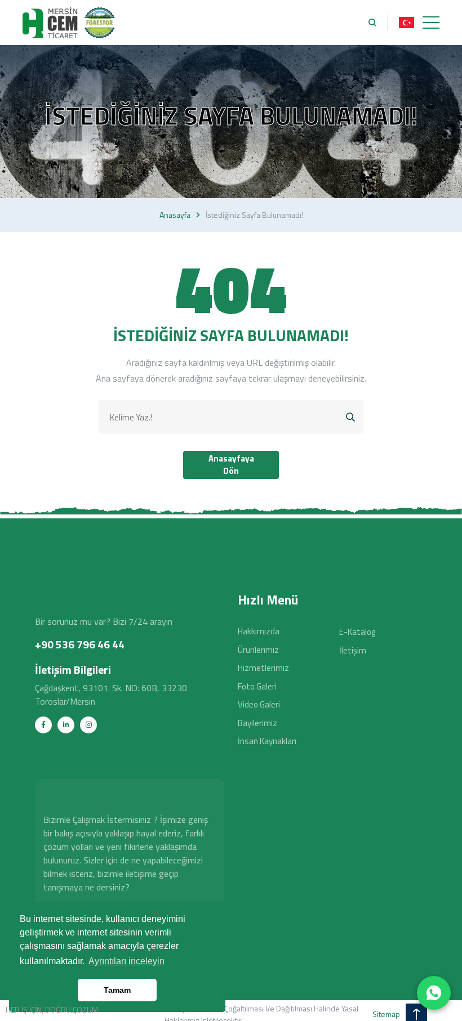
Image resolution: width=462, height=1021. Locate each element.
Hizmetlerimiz (263, 667)
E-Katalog (357, 631)
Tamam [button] (117, 990)
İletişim (352, 650)
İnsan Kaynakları (267, 741)
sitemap (386, 1014)
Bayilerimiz (257, 723)
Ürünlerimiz (258, 649)
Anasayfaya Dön (231, 465)
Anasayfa (174, 215)
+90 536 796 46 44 (80, 644)
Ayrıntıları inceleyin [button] (126, 961)
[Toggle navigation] (431, 22)
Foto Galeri (257, 686)
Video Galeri (259, 704)
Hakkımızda (258, 631)
